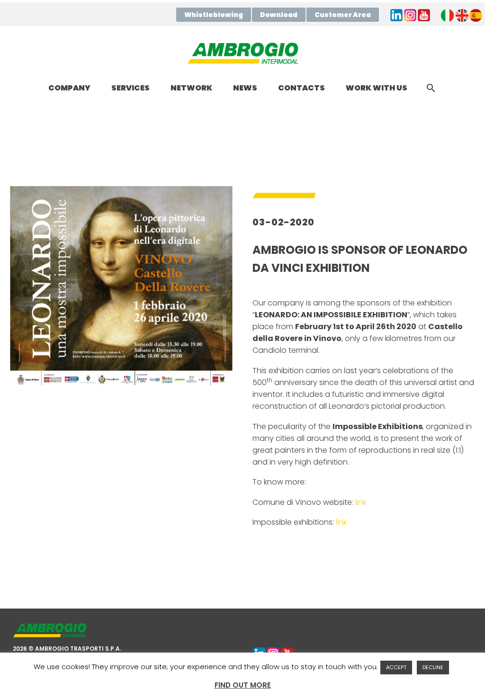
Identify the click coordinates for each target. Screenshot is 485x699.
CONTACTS (301, 87)
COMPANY (69, 87)
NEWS (245, 87)
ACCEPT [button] (396, 667)
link (360, 502)
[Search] (430, 88)
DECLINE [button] (432, 667)
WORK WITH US (376, 87)
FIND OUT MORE (243, 685)
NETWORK (191, 87)
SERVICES (130, 87)
